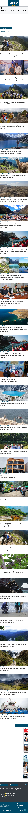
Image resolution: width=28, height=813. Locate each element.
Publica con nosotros (19, 804)
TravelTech (18, 10)
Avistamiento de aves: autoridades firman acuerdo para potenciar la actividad (11, 303)
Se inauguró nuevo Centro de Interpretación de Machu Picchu (10, 380)
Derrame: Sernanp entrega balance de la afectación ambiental (13, 621)
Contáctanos (19, 808)
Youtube (12, 797)
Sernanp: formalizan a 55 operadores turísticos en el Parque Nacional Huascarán (12, 225)
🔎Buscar (6, 798)
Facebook (12, 791)
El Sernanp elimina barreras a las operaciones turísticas (11, 477)
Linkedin (12, 795)
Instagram (12, 793)
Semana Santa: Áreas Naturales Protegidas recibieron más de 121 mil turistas (12, 355)
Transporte (24, 10)
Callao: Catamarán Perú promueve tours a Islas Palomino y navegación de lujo (13, 79)
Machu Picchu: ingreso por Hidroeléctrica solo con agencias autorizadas (13, 549)
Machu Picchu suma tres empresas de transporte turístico (12, 501)
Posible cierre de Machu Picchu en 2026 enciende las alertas (13, 176)
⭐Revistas (7, 795)
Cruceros (7, 791)
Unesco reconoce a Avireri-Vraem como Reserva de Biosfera (13, 645)
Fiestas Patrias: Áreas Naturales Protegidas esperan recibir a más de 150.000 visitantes (12, 277)
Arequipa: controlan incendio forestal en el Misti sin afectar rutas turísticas (13, 200)
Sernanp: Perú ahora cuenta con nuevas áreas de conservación (13, 693)
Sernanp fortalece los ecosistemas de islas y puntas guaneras (12, 717)
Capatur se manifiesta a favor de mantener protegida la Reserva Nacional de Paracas (13, 329)
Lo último (7, 10)
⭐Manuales (8, 793)
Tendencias (7, 788)
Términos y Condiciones (5, 810)
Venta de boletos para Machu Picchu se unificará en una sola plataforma (13, 55)
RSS (21, 811)
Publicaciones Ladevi (18, 789)
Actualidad (2, 788)
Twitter (11, 788)
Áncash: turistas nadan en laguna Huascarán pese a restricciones (11, 152)
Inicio (2, 28)
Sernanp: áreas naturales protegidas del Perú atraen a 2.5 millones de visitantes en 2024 (13, 251)
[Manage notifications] (25, 810)
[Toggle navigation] (3, 8)
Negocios (12, 10)
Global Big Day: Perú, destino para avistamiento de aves (11, 573)
